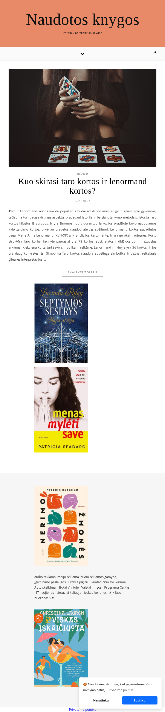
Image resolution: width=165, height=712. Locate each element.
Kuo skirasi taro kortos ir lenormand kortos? (82, 186)
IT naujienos (45, 592)
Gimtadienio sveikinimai (109, 582)
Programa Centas (117, 587)
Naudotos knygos (82, 19)
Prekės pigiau (78, 582)
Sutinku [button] (139, 700)
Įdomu (82, 174)
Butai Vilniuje (69, 587)
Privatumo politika (82, 709)
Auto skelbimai (45, 587)
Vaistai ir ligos (91, 587)
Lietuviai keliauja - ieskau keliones (82, 592)
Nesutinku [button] (101, 700)
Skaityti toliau (82, 272)
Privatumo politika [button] (121, 690)
